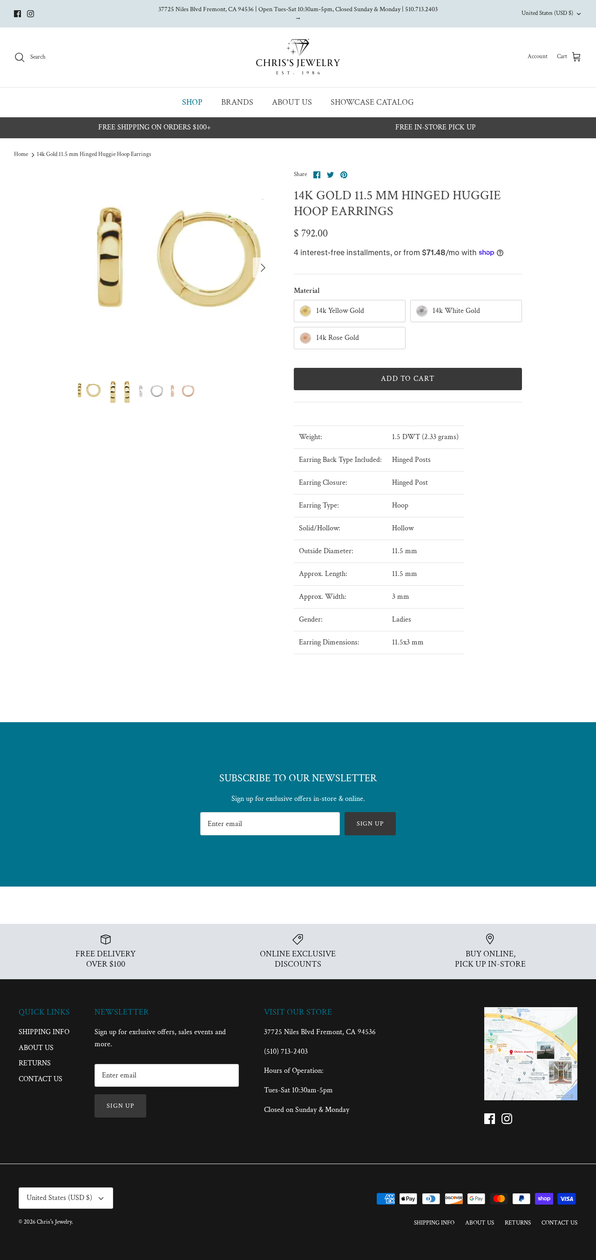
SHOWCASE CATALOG (372, 102)
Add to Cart (407, 379)
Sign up (370, 824)
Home (21, 154)
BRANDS (237, 102)
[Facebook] (17, 13)
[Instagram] (30, 13)
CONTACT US (40, 1079)
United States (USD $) (547, 13)
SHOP (192, 102)
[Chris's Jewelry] (298, 57)
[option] (173, 268)
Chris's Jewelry (54, 1222)
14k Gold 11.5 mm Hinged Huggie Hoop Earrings (94, 154)
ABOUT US (292, 102)
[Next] (263, 267)
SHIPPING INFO (44, 1032)
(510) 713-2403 (286, 1052)
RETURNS (35, 1063)
